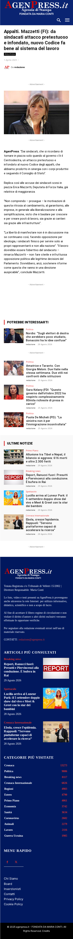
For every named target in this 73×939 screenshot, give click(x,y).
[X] (29, 77)
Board (8, 884)
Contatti (9, 894)
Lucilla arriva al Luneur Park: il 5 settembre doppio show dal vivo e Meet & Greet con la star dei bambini (47, 501)
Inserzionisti (12, 889)
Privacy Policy (13, 899)
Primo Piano (32, 450)
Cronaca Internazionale (37, 515)
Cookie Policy (13, 904)
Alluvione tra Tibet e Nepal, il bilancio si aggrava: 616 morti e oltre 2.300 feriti (46, 458)
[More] (57, 302)
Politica (10, 54)
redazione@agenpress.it (32, 639)
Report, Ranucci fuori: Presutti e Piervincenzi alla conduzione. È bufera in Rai (47, 478)
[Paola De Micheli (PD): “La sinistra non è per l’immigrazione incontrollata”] (14, 419)
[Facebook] (20, 77)
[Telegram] (56, 77)
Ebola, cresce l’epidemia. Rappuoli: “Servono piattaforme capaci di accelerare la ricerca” (42, 525)
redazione (19, 67)
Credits (46, 930)
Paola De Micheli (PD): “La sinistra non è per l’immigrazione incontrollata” (46, 421)
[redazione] (7, 67)
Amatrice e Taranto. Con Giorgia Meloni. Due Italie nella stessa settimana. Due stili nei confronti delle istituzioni (47, 371)
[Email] (47, 77)
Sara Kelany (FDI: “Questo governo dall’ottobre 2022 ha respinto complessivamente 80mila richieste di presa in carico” (46, 397)
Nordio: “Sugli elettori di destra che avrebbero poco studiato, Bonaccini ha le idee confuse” (47, 337)
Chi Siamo (11, 878)
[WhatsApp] (38, 77)
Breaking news (33, 471)
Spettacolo (31, 491)
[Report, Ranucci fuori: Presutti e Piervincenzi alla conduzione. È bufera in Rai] (14, 477)
